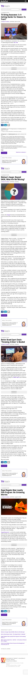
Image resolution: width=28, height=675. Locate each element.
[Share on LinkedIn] (5, 125)
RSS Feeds (8, 659)
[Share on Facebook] (2, 125)
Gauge (8, 214)
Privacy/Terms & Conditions (11, 661)
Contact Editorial (21, 658)
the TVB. (16, 42)
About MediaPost (9, 658)
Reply (2, 150)
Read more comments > (21, 152)
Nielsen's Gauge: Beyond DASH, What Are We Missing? (12, 632)
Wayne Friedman (5, 21)
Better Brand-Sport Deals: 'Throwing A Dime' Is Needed (13, 634)
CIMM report (16, 377)
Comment (4, 152)
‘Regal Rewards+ (5, 532)
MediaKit (15, 658)
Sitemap (12, 659)
